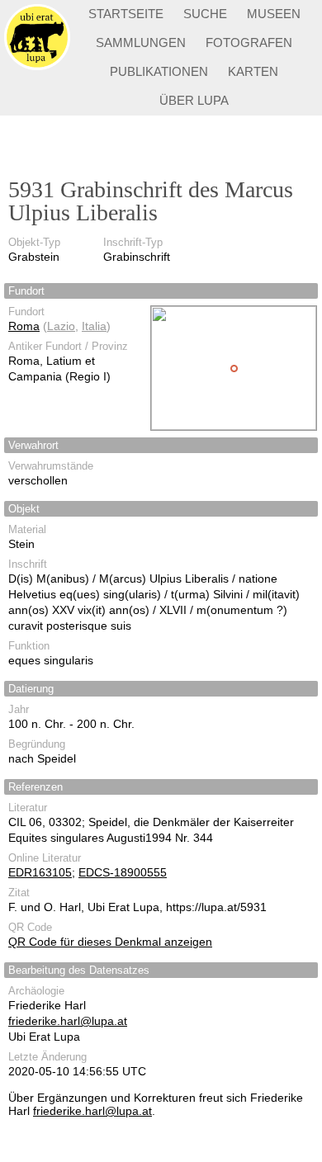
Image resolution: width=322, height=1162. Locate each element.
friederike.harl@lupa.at (67, 1020)
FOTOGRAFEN (249, 42)
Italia (94, 326)
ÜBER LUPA (194, 100)
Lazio (61, 326)
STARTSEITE (125, 14)
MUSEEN (274, 14)
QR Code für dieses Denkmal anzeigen (110, 941)
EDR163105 (40, 872)
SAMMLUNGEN (141, 42)
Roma (24, 326)
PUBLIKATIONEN (159, 71)
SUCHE (205, 14)
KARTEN (253, 71)
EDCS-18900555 (122, 872)
